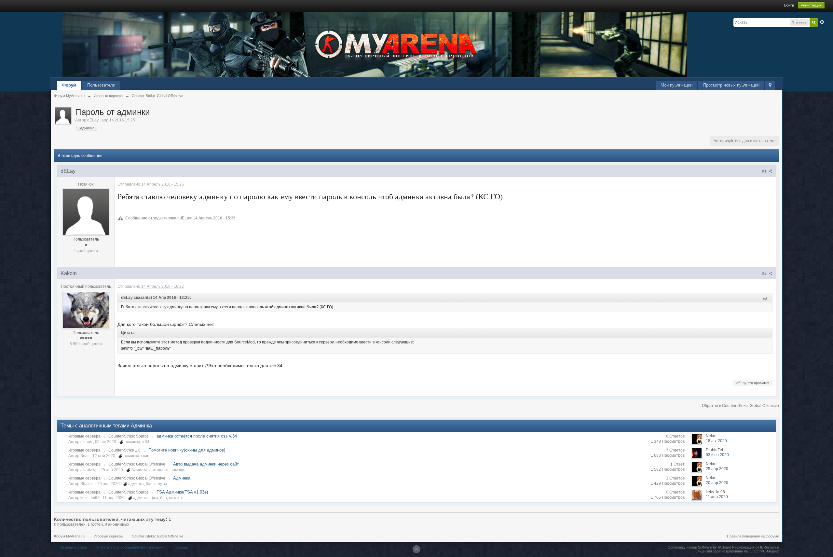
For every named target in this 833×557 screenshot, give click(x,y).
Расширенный (822, 22)
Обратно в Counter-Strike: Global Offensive (740, 405)
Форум (69, 85)
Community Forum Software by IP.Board (699, 547)
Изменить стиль (73, 547)
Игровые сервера (84, 436)
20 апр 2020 (717, 482)
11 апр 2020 (717, 496)
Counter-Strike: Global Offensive (136, 464)
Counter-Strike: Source (128, 436)
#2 (765, 273)
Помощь (181, 547)
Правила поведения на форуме (753, 536)
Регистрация (811, 5)
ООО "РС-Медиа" (764, 551)
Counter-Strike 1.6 (124, 450)
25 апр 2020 (717, 468)
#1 (765, 171)
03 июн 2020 (717, 455)
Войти (789, 5)
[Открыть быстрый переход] (770, 85)
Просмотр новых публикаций (731, 85)
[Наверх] (416, 549)
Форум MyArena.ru (69, 536)
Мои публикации (676, 85)
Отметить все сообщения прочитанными (130, 547)
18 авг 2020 (716, 441)
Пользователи (101, 85)
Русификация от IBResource (755, 547)
